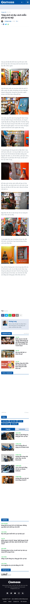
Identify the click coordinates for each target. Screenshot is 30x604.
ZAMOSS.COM (17, 599)
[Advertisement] (15, 44)
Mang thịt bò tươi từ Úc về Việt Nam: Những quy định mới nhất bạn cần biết (14, 526)
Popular (8, 429)
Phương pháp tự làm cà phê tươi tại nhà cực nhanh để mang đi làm (14, 551)
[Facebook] (3, 24)
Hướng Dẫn (14, 424)
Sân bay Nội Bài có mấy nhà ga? (20, 353)
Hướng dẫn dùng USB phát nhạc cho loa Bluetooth (21, 458)
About (9, 601)
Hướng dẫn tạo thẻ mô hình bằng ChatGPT (22, 479)
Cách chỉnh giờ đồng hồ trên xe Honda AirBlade (21, 469)
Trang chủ (3, 12)
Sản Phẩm (13, 421)
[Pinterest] (13, 315)
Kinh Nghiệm (5, 424)
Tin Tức (9, 12)
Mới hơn (4, 412)
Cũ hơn (26, 412)
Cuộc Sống (5, 421)
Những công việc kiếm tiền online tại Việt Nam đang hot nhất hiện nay (21, 365)
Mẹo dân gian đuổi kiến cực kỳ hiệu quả (12, 533)
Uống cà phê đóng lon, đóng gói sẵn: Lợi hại (21, 435)
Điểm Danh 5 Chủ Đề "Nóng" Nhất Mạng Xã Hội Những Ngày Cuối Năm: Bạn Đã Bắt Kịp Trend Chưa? (21, 342)
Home (4, 601)
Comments (22, 429)
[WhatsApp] (8, 24)
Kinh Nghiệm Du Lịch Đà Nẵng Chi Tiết (12, 565)
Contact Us (16, 601)
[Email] (17, 315)
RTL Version (24, 601)
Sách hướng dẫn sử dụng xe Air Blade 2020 (22, 446)
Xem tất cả (26, 333)
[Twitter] (6, 24)
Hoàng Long (13, 321)
